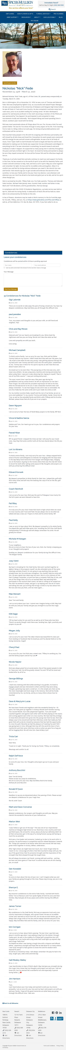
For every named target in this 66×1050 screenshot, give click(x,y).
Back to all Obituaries (11, 1003)
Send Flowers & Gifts (25, 14)
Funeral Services (42, 14)
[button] (52, 9)
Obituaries (10, 14)
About (36, 17)
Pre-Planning (58, 14)
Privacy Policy (60, 1045)
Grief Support (12, 17)
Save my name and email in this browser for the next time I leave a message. (26, 268)
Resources (26, 17)
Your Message (8, 272)
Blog (61, 17)
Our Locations (49, 17)
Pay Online (34, 20)
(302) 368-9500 (59, 5)
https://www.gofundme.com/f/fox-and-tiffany (43, 200)
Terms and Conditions (49, 1045)
